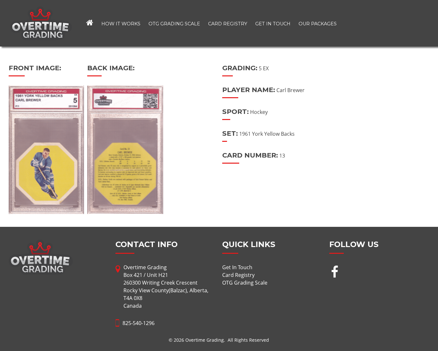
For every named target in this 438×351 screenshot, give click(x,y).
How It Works (120, 24)
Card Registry (227, 24)
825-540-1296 (138, 323)
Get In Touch (273, 24)
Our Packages (318, 24)
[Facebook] (334, 272)
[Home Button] (89, 23)
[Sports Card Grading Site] (41, 10)
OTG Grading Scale (174, 24)
